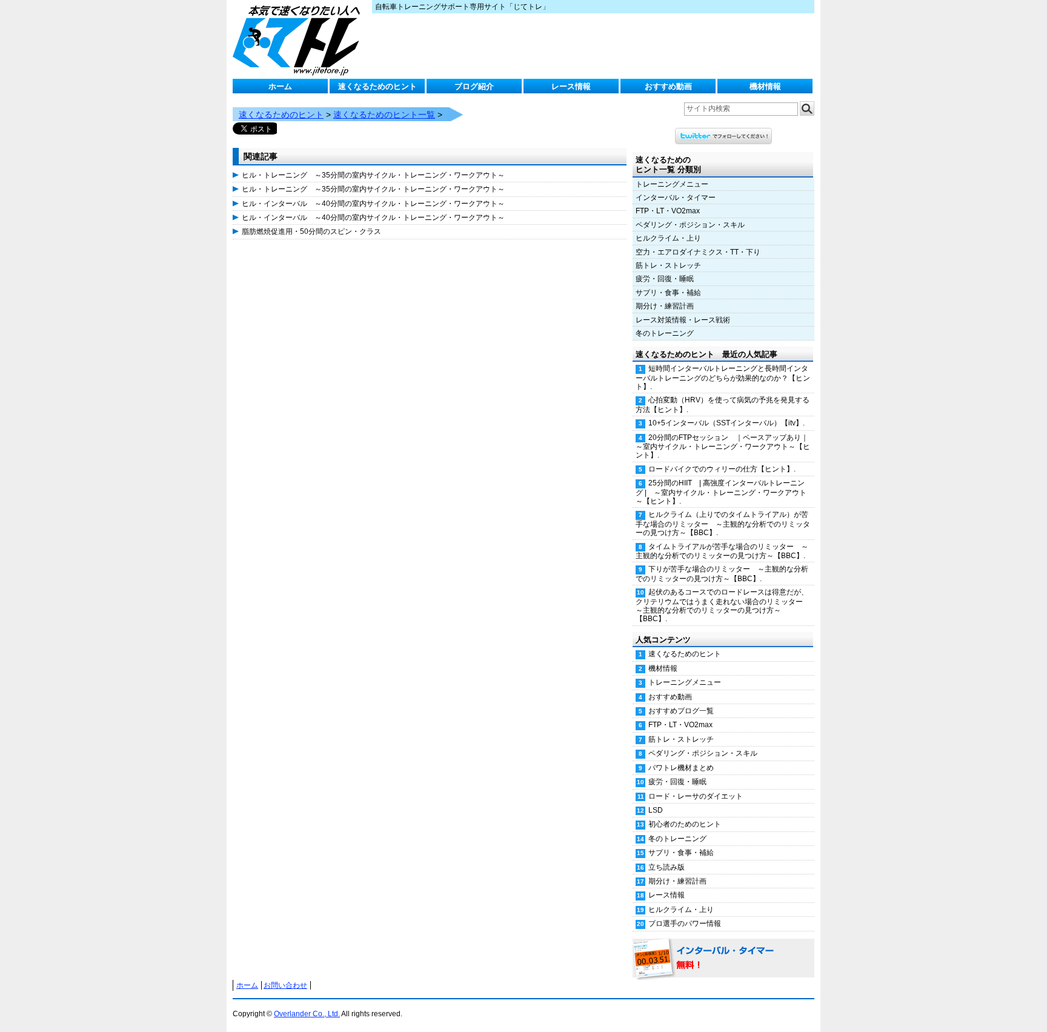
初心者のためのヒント (684, 824)
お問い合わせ (285, 985)
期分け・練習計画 (665, 306)
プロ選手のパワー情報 (684, 923)
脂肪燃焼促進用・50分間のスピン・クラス (311, 231)
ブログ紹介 (474, 86)
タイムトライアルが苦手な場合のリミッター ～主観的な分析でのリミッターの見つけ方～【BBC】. (722, 551)
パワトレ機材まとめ (681, 768)
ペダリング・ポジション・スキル (690, 225)
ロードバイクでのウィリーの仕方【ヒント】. (722, 469)
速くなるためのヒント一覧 (384, 114)
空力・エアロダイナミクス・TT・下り (698, 252)
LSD (655, 810)
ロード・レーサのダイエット (695, 796)
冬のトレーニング (665, 333)
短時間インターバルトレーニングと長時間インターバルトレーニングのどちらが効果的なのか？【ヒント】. (723, 377)
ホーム (280, 86)
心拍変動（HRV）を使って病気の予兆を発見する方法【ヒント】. (722, 404)
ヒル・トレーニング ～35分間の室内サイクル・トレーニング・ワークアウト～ (373, 175)
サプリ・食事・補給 (668, 292)
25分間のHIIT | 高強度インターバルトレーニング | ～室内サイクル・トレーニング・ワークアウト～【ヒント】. (721, 492)
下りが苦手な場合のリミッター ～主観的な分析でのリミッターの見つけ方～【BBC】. (722, 573)
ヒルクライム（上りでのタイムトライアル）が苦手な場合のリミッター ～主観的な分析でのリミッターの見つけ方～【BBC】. (723, 523)
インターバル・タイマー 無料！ (723, 958)
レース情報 (571, 86)
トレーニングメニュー (672, 184)
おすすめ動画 (668, 86)
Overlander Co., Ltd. (307, 1014)
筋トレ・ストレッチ (668, 265)
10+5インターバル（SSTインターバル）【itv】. (726, 423)
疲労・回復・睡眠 (665, 279)
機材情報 (765, 86)
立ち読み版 (666, 867)
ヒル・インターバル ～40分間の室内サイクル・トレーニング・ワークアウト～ (373, 203)
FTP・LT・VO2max (668, 211)
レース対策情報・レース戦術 (683, 320)
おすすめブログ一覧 (681, 711)
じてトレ (299, 39)
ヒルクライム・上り (668, 238)
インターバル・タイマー (676, 197)
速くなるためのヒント (377, 86)
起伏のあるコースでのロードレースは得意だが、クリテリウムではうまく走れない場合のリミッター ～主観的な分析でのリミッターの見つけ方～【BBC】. (723, 605)
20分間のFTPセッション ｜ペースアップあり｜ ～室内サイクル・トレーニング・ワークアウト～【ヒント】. (725, 446)
